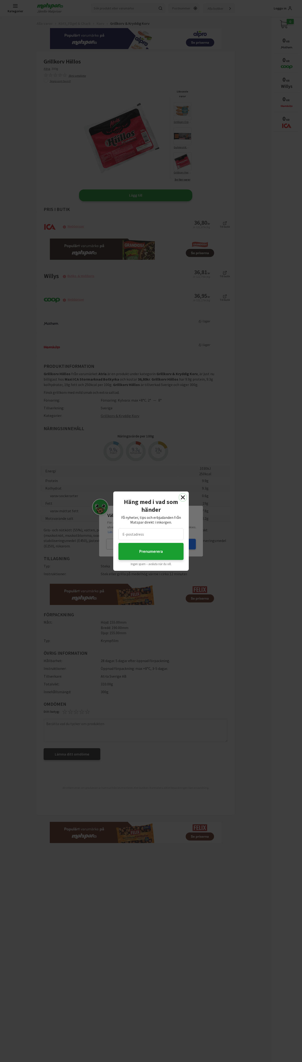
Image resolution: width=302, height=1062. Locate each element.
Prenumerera (151, 551)
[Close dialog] (183, 497)
